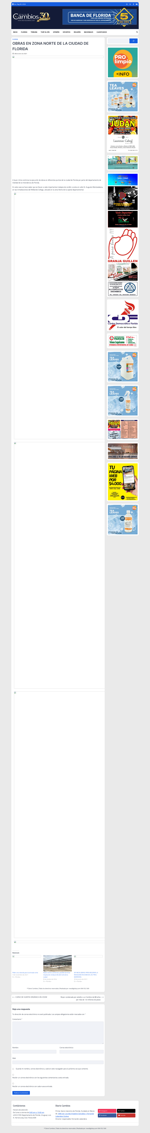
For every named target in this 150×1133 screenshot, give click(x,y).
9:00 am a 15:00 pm (36, 1112)
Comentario (17, 1019)
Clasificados (102, 32)
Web (14, 1058)
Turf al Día (45, 32)
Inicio (15, 32)
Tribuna (34, 32)
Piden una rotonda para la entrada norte (25, 972)
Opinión (56, 32)
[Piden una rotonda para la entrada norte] (26, 963)
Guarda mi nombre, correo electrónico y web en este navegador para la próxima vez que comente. (52, 1068)
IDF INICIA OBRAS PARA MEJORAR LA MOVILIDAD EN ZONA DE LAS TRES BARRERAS (86, 974)
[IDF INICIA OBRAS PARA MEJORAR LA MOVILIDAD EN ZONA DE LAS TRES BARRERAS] (88, 963)
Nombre (15, 1047)
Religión (77, 32)
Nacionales (88, 32)
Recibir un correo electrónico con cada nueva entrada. (32, 1086)
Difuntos (66, 32)
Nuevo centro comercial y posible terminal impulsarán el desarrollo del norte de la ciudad (56, 974)
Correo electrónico (66, 1047)
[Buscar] (133, 40)
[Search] (137, 32)
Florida (24, 32)
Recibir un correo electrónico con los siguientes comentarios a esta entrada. (40, 1077)
